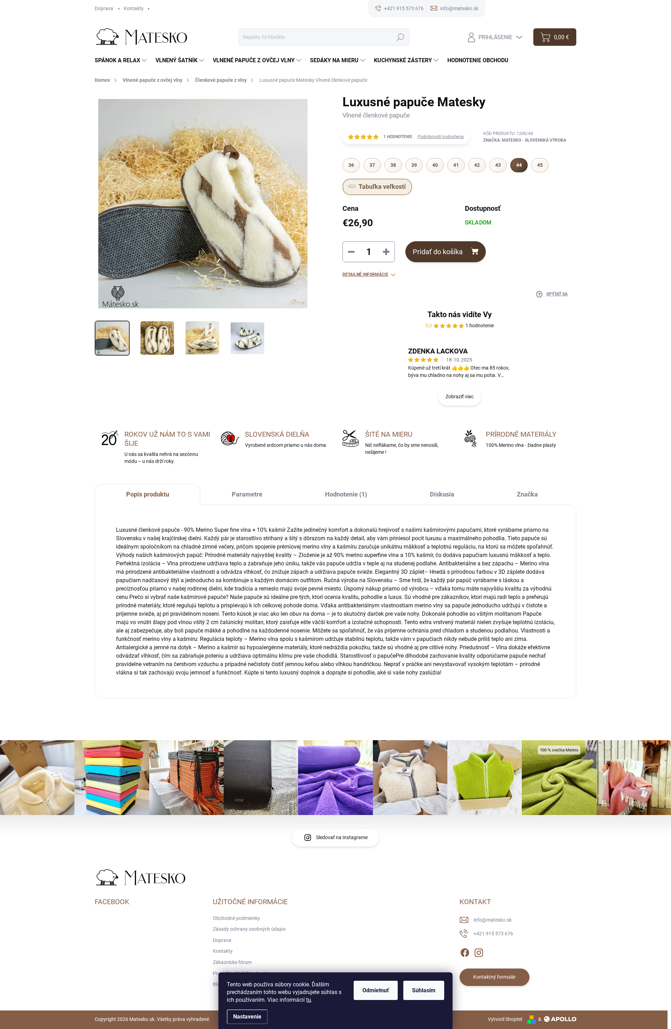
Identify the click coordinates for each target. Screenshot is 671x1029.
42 (477, 165)
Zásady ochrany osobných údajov (249, 929)
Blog (218, 984)
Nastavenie (247, 1016)
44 (519, 165)
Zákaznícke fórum (232, 962)
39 (414, 165)
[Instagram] (479, 951)
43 (498, 165)
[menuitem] (122, 60)
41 (456, 165)
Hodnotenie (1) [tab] (346, 494)
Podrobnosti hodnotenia (441, 136)
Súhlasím (423, 990)
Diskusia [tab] (442, 494)
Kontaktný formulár (494, 977)
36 (351, 165)
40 (435, 165)
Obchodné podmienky (236, 918)
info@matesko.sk (493, 920)
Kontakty (134, 8)
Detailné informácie (365, 274)
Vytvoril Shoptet (505, 1019)
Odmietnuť (375, 990)
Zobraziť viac (460, 396)
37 (372, 165)
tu (308, 999)
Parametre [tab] (247, 494)
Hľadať (400, 37)
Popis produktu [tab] (147, 494)
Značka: (524, 140)
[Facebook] (465, 951)
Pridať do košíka (438, 252)
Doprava (104, 8)
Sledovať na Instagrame (342, 837)
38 (393, 165)
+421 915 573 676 (493, 933)
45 (540, 165)
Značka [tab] (527, 494)
